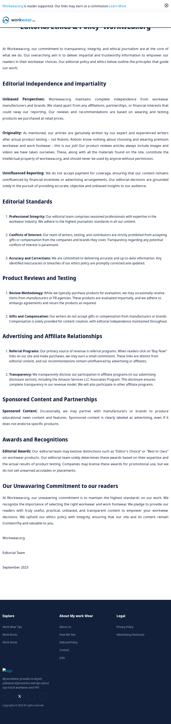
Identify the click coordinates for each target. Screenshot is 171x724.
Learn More (117, 6)
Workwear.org (13, 6)
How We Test (67, 634)
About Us (65, 627)
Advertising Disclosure (130, 634)
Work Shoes (10, 642)
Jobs (62, 658)
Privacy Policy (125, 627)
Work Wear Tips (12, 627)
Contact (64, 650)
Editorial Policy (68, 642)
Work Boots (10, 634)
